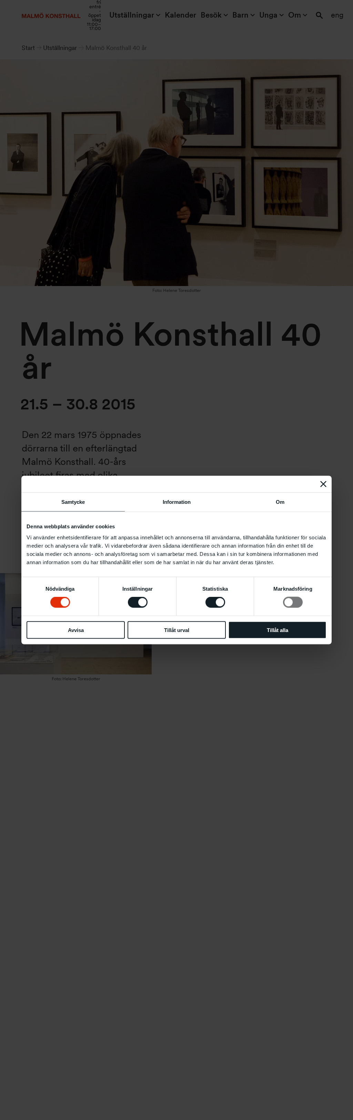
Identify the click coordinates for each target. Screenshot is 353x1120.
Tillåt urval (176, 630)
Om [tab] (280, 502)
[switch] (138, 602)
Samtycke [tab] (73, 502)
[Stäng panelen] (323, 484)
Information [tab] (177, 502)
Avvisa (76, 630)
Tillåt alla (277, 630)
